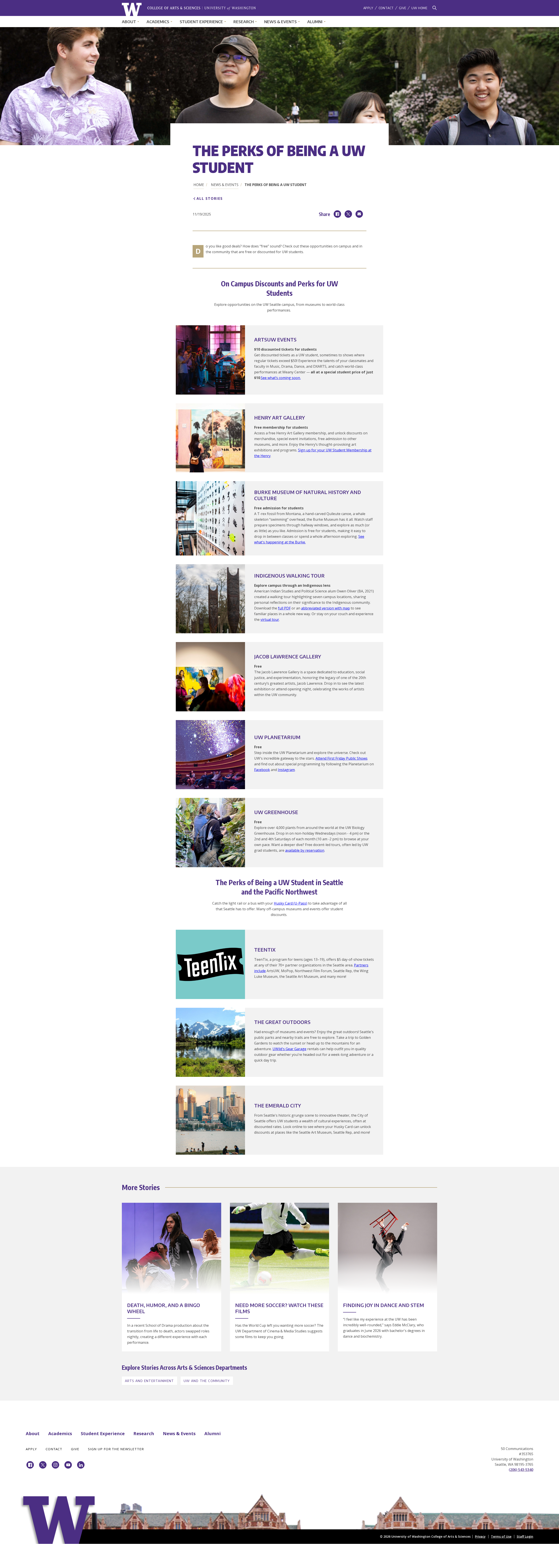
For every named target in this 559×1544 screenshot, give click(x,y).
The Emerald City (277, 1105)
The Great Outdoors (282, 1022)
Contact (386, 8)
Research (243, 21)
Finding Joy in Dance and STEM (383, 1305)
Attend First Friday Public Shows (341, 758)
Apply (368, 8)
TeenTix (265, 950)
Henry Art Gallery (279, 417)
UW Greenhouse (276, 812)
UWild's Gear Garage (289, 1048)
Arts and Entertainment (149, 1381)
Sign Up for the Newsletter (116, 1449)
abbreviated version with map (325, 608)
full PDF (284, 608)
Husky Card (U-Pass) (290, 903)
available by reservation (304, 850)
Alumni (315, 21)
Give (402, 8)
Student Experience (201, 21)
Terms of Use (501, 1536)
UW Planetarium (277, 737)
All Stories (210, 198)
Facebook (262, 769)
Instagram (286, 769)
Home (198, 184)
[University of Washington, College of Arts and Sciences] (189, 9)
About (129, 21)
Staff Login (525, 1536)
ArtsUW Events (275, 339)
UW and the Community (207, 1381)
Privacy (480, 1536)
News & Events (280, 21)
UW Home (419, 8)
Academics (158, 21)
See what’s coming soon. (281, 377)
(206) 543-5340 (521, 1469)
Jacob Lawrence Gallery (287, 656)
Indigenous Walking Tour (289, 576)
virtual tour (270, 619)
